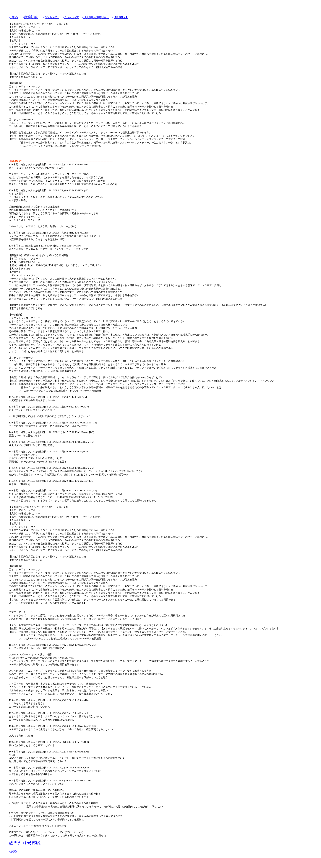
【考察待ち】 (121, 17)
